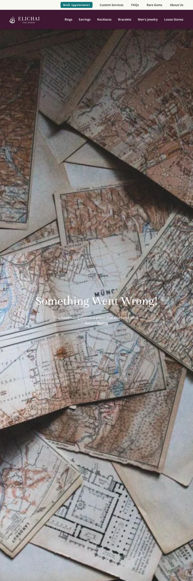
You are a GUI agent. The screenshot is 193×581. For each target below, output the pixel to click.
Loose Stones (173, 19)
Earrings (85, 19)
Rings (68, 19)
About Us (176, 5)
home (102, 323)
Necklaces (104, 19)
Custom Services (111, 5)
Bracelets (124, 19)
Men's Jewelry (148, 19)
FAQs (135, 5)
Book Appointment (76, 5)
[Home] (24, 19)
